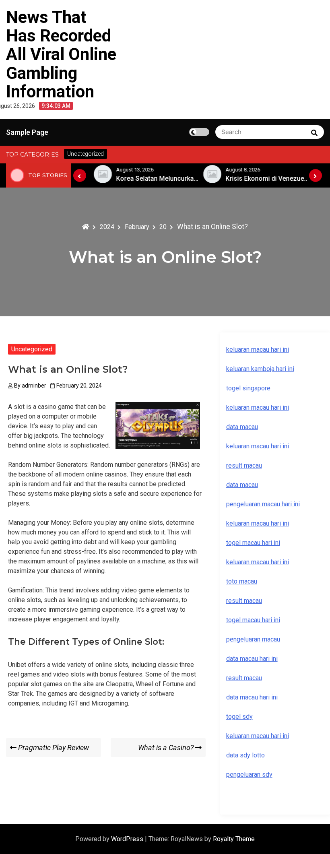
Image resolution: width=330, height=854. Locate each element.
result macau (244, 600)
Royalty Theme (234, 839)
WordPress (128, 839)
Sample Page (27, 132)
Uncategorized (31, 349)
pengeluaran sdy (249, 774)
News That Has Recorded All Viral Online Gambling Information (61, 54)
